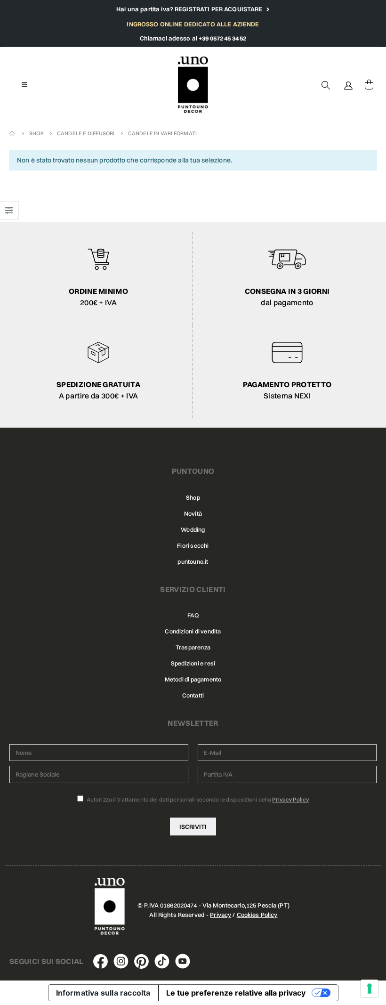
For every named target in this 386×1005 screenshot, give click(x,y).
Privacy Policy (290, 799)
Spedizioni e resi (193, 663)
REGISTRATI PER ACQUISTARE (219, 9)
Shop (193, 497)
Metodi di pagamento (193, 679)
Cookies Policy (257, 914)
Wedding (193, 529)
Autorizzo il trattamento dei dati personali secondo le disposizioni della (197, 799)
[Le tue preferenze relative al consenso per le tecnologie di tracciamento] (369, 988)
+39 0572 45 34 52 (222, 38)
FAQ (193, 615)
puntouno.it (192, 561)
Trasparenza (193, 647)
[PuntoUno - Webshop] (193, 85)
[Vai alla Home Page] (12, 133)
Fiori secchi (193, 545)
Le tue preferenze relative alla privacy (236, 992)
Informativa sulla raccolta (103, 992)
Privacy (220, 914)
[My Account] (348, 84)
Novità (193, 513)
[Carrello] (369, 85)
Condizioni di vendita (193, 631)
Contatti (193, 695)
